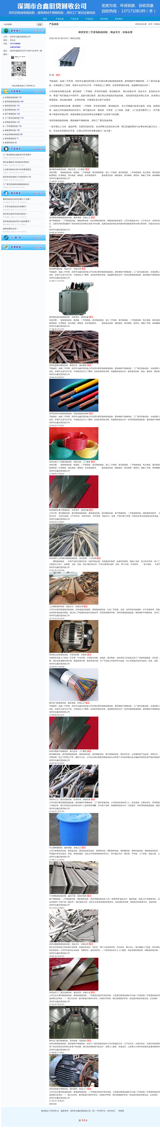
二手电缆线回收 (11, 126)
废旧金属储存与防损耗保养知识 (16, 162)
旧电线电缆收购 (11, 97)
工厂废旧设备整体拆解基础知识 (16, 184)
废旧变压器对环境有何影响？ (15, 214)
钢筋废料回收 (10, 130)
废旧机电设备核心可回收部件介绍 (17, 177)
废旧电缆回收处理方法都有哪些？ (17, 221)
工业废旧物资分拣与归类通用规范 (17, 169)
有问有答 (104, 18)
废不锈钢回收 (10, 114)
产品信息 (60, 18)
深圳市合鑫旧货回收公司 (59, 178)
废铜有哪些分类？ (10, 228)
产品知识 (89, 18)
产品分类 (75, 18)
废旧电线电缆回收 (12, 101)
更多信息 (53, 1104)
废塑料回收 (9, 142)
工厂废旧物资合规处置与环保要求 (17, 154)
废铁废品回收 (10, 105)
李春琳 (121, 1110)
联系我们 (119, 18)
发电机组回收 (10, 122)
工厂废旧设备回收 (12, 118)
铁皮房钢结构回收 (12, 134)
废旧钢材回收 (10, 109)
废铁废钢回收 (10, 138)
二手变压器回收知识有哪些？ (15, 206)
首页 (45, 18)
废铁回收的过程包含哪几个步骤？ (17, 199)
